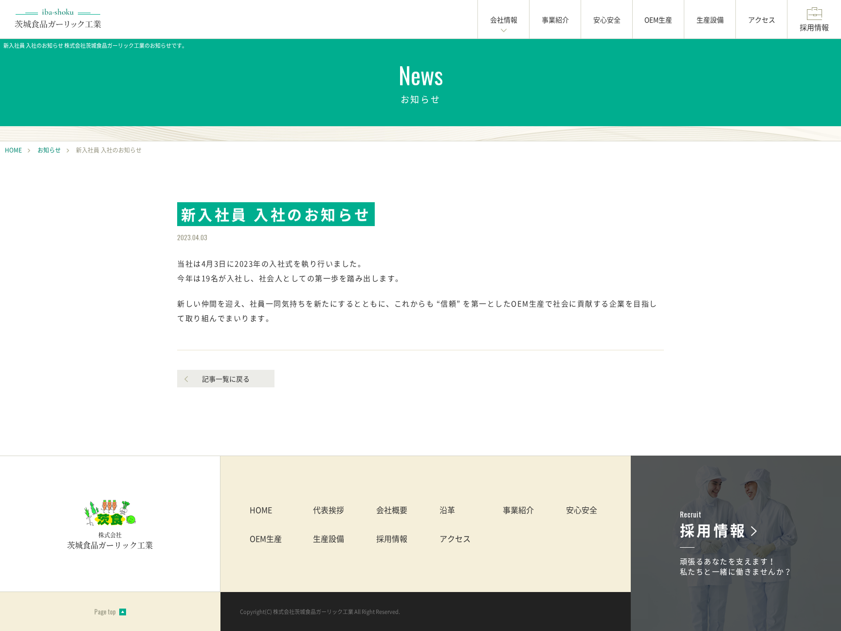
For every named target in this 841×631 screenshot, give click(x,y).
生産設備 (328, 538)
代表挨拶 (328, 510)
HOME (13, 150)
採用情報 (391, 538)
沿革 (447, 510)
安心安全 (581, 510)
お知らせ (49, 150)
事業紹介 (518, 510)
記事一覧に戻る (226, 378)
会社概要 (391, 510)
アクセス (455, 538)
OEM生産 (266, 538)
